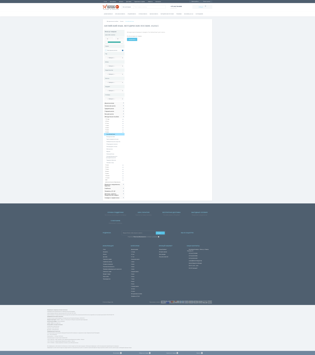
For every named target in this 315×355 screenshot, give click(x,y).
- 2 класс (107, 127)
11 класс (133, 291)
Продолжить (132, 39)
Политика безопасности (108, 266)
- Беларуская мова (110, 136)
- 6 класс (107, 167)
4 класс (132, 269)
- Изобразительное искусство (113, 141)
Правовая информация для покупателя (112, 269)
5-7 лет (132, 256)
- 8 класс (107, 171)
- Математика (109, 149)
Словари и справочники (112, 198)
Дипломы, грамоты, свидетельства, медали (112, 194)
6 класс (132, 276)
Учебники (179, 14)
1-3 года (133, 251)
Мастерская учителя (112, 50)
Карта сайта (106, 276)
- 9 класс (107, 173)
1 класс (132, 261)
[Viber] (190, 271)
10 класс (133, 288)
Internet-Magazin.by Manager (195, 263)
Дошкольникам (108, 14)
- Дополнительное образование (112, 182)
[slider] (106, 42)
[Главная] (104, 21)
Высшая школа (154, 14)
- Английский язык (110, 134)
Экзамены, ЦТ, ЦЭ (188, 14)
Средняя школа (132, 14)
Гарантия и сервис (139, 1)
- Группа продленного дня (112, 139)
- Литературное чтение (111, 146)
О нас (105, 1)
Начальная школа (120, 14)
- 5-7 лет (107, 123)
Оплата (121, 1)
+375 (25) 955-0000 (193, 258)
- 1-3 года (107, 119)
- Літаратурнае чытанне (112, 144)
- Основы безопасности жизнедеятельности (111, 157)
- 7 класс (107, 169)
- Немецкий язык (110, 154)
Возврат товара (106, 274)
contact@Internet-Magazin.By (195, 260)
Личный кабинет (163, 249)
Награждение (199, 14)
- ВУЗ (106, 180)
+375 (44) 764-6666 (193, 253)
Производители (106, 279)
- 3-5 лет (107, 121)
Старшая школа (142, 14)
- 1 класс (107, 125)
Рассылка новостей (163, 256)
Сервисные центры (107, 261)
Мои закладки (162, 254)
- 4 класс (107, 132)
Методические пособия (167, 14)
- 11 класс (107, 177)
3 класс (132, 266)
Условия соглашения (108, 264)
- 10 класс (107, 175)
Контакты (158, 1)
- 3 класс (107, 129)
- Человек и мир (110, 162)
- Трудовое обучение (111, 160)
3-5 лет (132, 254)
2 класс (132, 264)
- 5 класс (107, 165)
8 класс (132, 281)
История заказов (163, 251)
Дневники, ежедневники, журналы (112, 185)
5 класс (132, 274)
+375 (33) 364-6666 (193, 255)
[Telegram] (188, 271)
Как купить (113, 1)
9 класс (132, 284)
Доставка (128, 1)
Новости (150, 1)
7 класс (132, 279)
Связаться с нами (107, 271)
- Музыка (108, 151)
